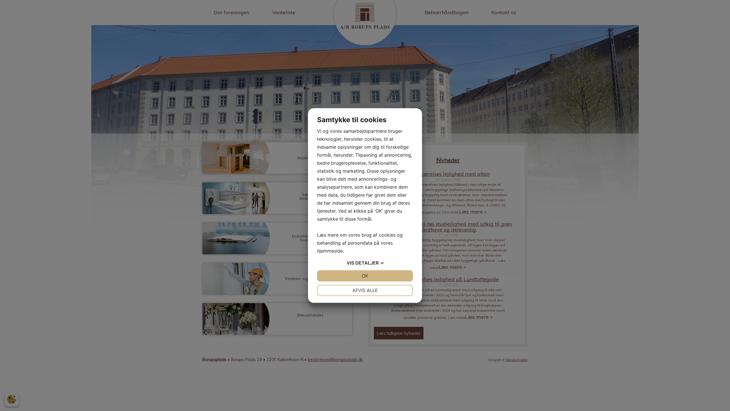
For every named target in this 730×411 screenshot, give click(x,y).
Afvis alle (365, 290)
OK (365, 276)
